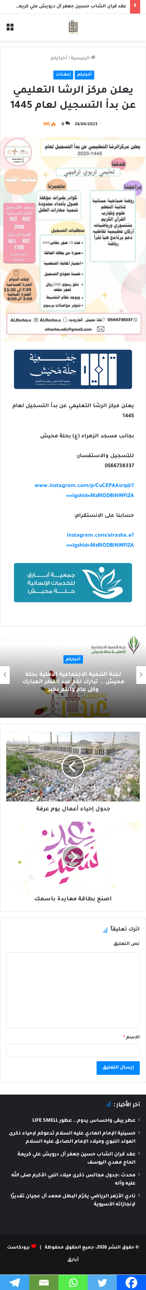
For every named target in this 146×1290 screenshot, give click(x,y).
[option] (73, 675)
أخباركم (59, 58)
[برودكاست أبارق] (73, 27)
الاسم (131, 1037)
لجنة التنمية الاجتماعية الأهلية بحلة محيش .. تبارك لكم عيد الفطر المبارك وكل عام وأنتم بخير (73, 682)
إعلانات (63, 75)
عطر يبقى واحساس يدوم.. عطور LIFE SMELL (83, 1121)
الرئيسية (81, 58)
